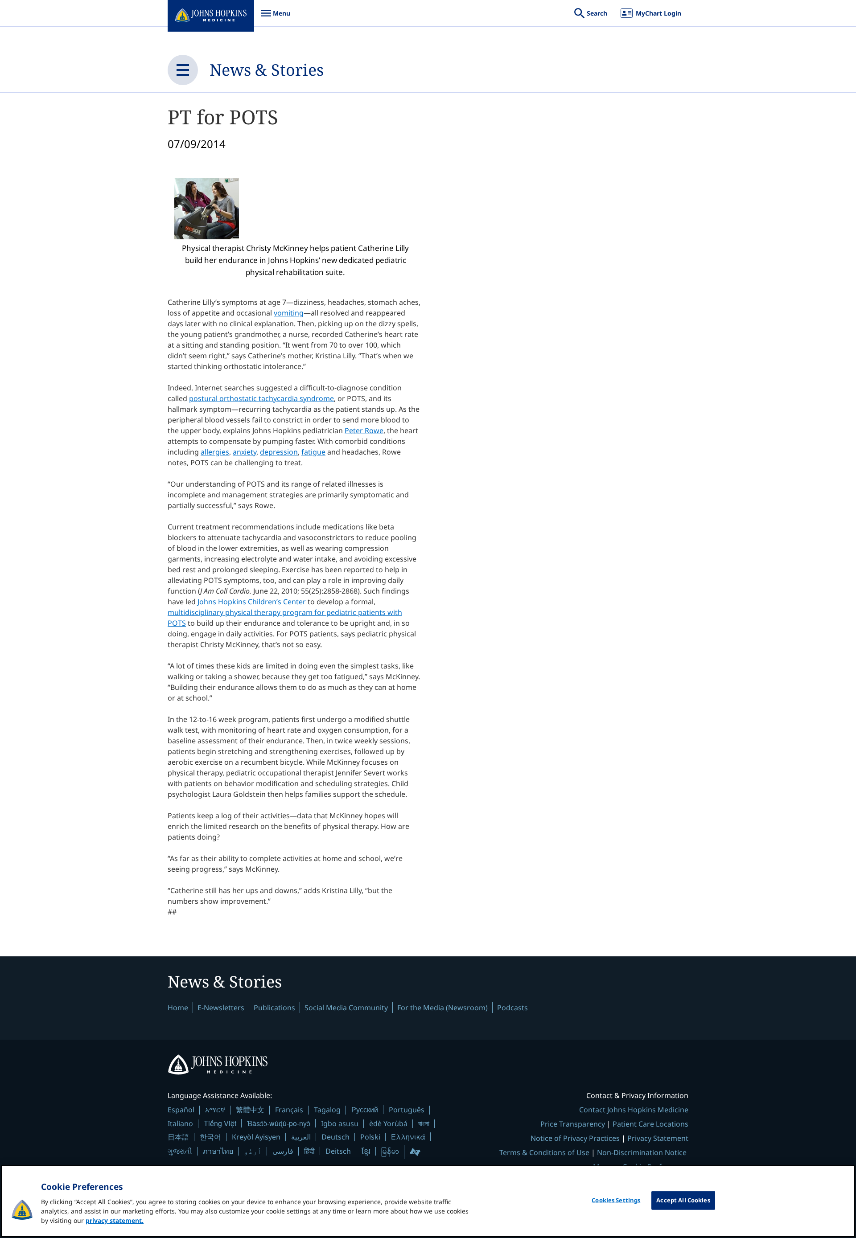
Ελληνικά (408, 1136)
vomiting (289, 313)
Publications (274, 1008)
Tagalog (327, 1110)
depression (279, 452)
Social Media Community (346, 1008)
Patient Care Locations (650, 1124)
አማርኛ (215, 1110)
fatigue (313, 452)
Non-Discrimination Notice (642, 1152)
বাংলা (423, 1123)
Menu (275, 17)
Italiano (180, 1123)
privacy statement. (115, 1220)
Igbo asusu (339, 1123)
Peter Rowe (364, 430)
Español (181, 1110)
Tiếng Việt (220, 1123)
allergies (215, 452)
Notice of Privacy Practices (575, 1138)
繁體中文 (250, 1110)
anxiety (244, 452)
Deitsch (338, 1151)
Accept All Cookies (683, 1200)
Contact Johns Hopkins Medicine (633, 1110)
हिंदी (309, 1151)
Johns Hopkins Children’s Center (252, 602)
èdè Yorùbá (388, 1123)
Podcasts (512, 1008)
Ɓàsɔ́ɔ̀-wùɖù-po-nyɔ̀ (278, 1123)
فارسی (282, 1151)
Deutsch (335, 1137)
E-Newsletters (221, 1008)
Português (406, 1110)
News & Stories (267, 70)
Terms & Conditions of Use (544, 1152)
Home (178, 1008)
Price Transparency (572, 1124)
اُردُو (253, 1151)
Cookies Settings (616, 1200)
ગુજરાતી (180, 1151)
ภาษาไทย (218, 1151)
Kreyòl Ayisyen (256, 1137)
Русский (364, 1109)
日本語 (178, 1137)
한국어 (210, 1137)
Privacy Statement (657, 1138)
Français (289, 1110)
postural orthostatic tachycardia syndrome (261, 398)
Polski (370, 1137)
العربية (301, 1137)
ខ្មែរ (366, 1151)
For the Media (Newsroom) (442, 1008)
